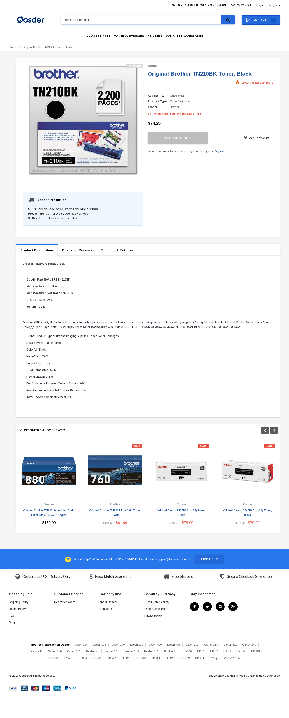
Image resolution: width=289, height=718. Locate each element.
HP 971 (199, 658)
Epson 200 (118, 644)
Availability (156, 95)
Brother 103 (131, 651)
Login (206, 151)
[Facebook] (194, 606)
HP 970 (185, 658)
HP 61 (201, 651)
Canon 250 (55, 651)
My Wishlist (244, 5)
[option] (49, 486)
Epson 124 (81, 644)
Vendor (152, 107)
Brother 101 (112, 651)
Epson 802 (192, 644)
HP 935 (111, 658)
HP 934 (97, 658)
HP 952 (170, 658)
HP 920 (53, 658)
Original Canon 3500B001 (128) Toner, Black (247, 513)
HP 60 (188, 651)
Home (13, 47)
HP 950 (141, 658)
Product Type (157, 101)
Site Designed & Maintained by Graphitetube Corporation (244, 675)
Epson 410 (155, 644)
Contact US (218, 5)
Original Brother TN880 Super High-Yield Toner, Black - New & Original (49, 513)
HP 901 (255, 651)
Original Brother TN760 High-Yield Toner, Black (115, 513)
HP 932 (67, 658)
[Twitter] (207, 606)
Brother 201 (151, 651)
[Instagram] (220, 606)
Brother (153, 66)
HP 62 (214, 651)
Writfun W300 (232, 658)
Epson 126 (99, 644)
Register (274, 5)
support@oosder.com (171, 559)
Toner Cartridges (180, 101)
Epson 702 (173, 644)
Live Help (209, 559)
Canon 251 (74, 651)
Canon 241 (35, 651)
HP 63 (227, 651)
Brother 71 (92, 651)
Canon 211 (230, 644)
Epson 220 (136, 644)
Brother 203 (171, 651)
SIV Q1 (214, 658)
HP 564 (241, 651)
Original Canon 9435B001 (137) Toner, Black (181, 513)
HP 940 (126, 658)
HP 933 (82, 658)
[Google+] (233, 606)
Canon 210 (211, 644)
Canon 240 (249, 644)
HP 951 (155, 658)
